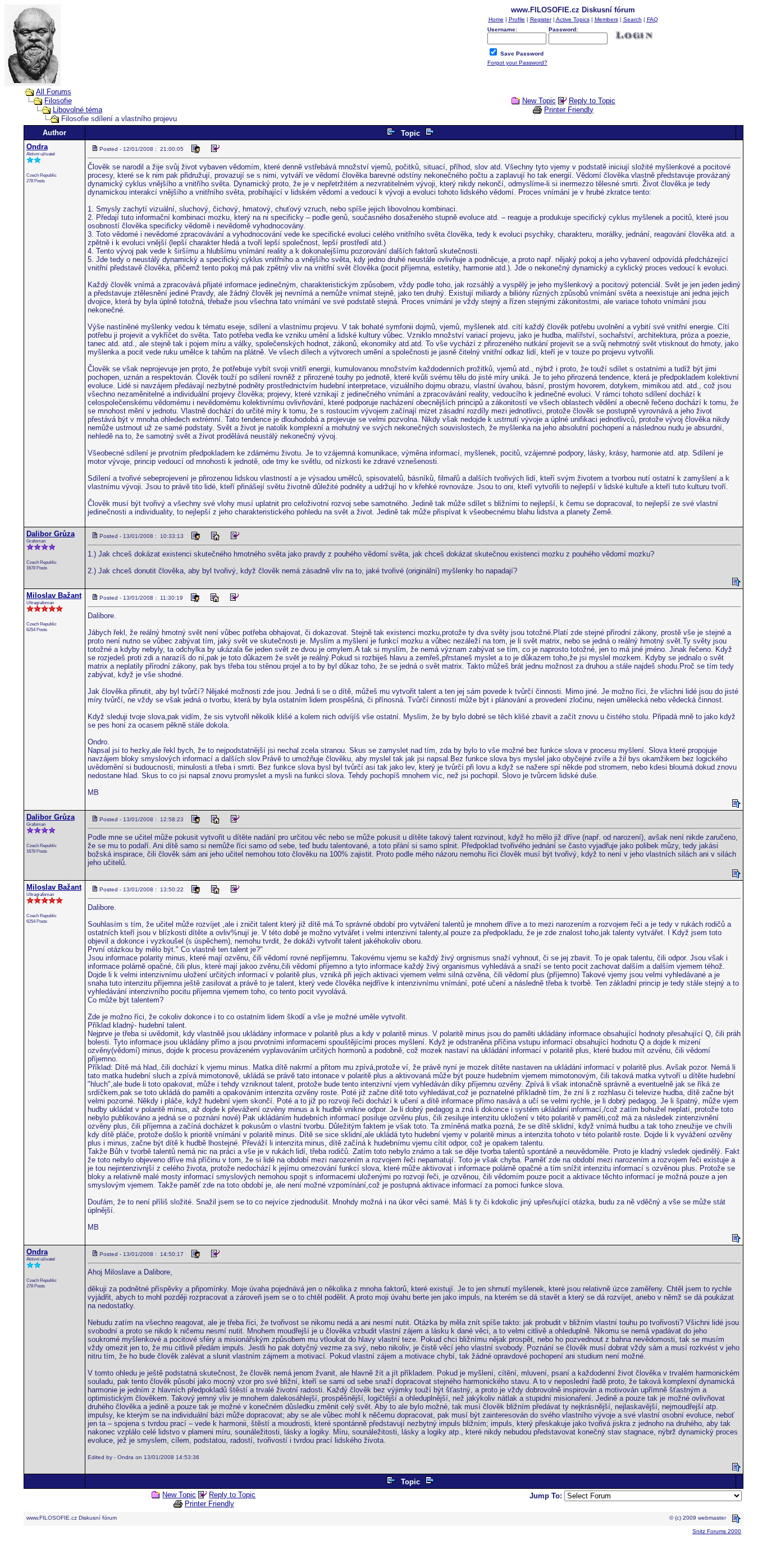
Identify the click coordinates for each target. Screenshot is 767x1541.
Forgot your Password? (517, 62)
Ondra (37, 146)
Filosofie (58, 100)
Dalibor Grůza (50, 534)
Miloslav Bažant (53, 595)
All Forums (53, 92)
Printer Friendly (568, 109)
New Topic (539, 100)
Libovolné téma (77, 109)
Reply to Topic (592, 100)
